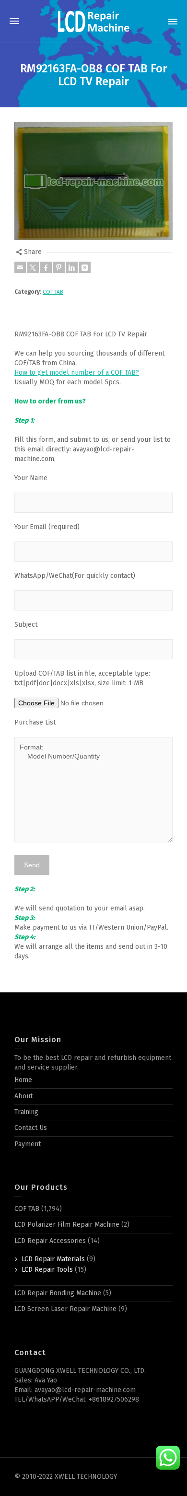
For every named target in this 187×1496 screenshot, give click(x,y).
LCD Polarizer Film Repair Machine (66, 1224)
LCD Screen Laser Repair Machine (65, 1309)
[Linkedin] (72, 267)
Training (26, 1112)
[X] (33, 267)
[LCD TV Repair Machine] (93, 21)
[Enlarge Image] (93, 181)
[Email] (20, 267)
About (23, 1096)
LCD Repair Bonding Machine (57, 1293)
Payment (27, 1144)
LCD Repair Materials (53, 1259)
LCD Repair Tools (47, 1270)
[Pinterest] (59, 267)
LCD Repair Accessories (50, 1241)
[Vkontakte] (85, 267)
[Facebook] (46, 267)
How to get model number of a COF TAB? (76, 372)
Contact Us (30, 1128)
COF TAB (53, 291)
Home (23, 1080)
